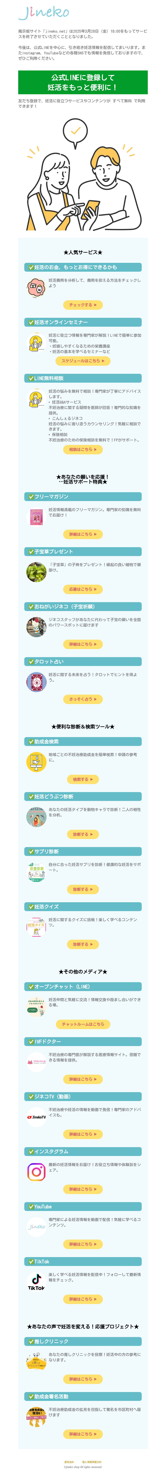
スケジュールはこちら (81, 361)
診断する (80, 834)
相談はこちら (80, 449)
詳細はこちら (80, 534)
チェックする (80, 305)
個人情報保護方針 (92, 1462)
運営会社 (69, 1462)
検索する (80, 779)
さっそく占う (80, 699)
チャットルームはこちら (83, 1024)
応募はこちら (80, 589)
